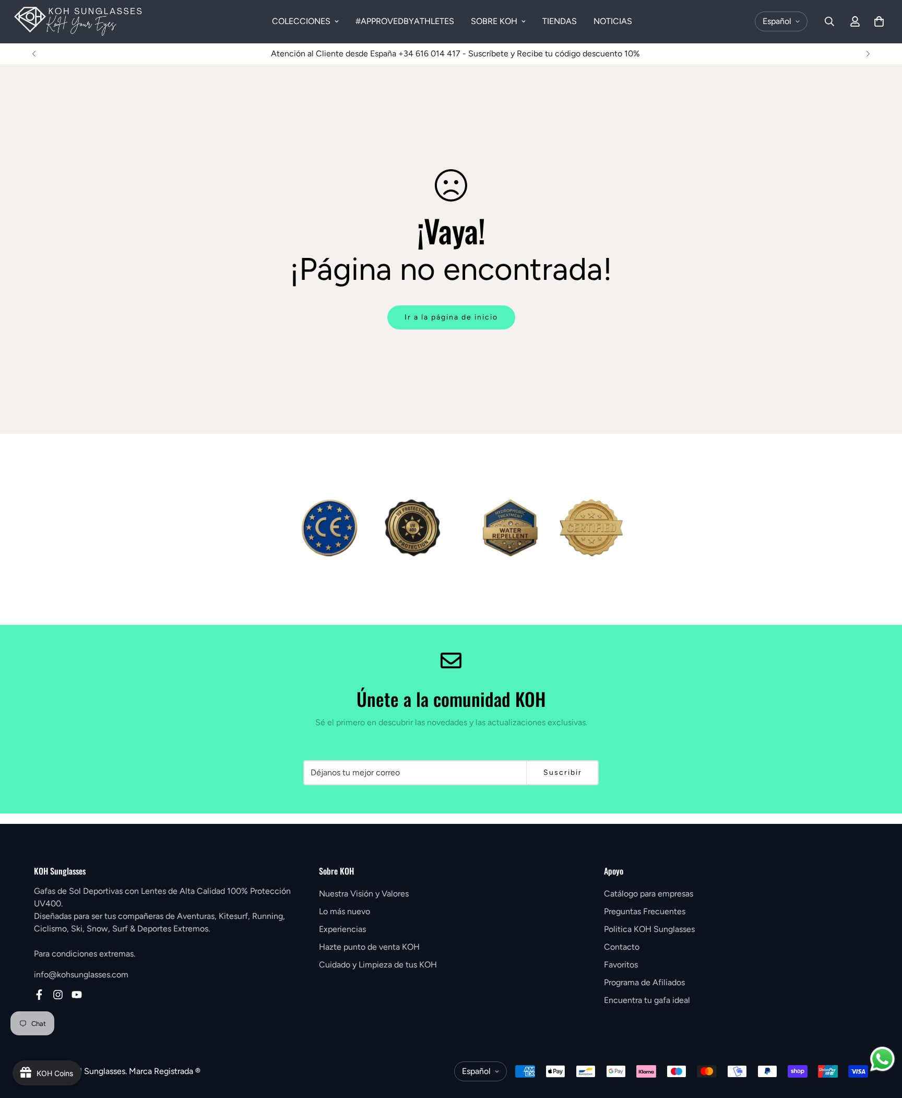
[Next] (868, 53)
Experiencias (342, 929)
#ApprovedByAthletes (404, 21)
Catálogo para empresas (648, 894)
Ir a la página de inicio (451, 317)
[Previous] (34, 53)
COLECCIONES (301, 21)
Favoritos (621, 965)
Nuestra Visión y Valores (364, 894)
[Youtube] (77, 994)
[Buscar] (829, 21)
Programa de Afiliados (644, 982)
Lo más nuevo (344, 911)
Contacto (621, 947)
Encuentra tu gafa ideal (647, 1000)
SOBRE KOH (494, 21)
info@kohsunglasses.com (81, 974)
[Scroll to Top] (882, 1041)
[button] (879, 21)
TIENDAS (559, 21)
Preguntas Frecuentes (644, 911)
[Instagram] (58, 994)
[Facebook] (39, 994)
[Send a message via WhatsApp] (882, 1059)
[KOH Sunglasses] (78, 21)
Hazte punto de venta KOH (369, 947)
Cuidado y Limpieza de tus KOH (378, 965)
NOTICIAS (613, 21)
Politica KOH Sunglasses (649, 929)
